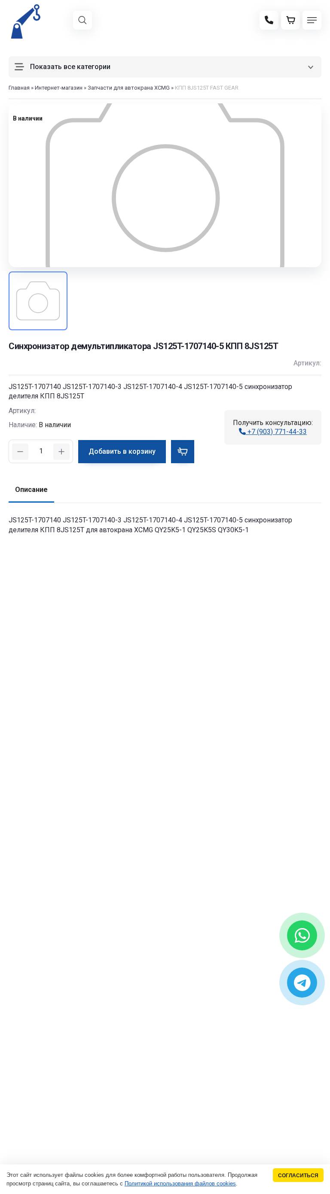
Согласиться (298, 1175)
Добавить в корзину (122, 451)
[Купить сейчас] (182, 451)
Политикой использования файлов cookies (180, 1183)
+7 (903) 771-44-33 (276, 432)
